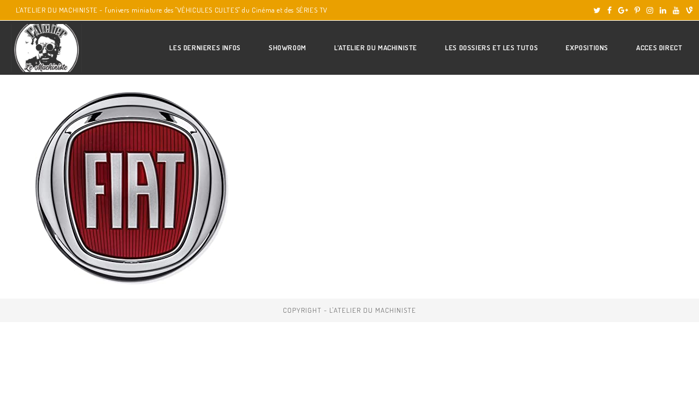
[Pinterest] (637, 10)
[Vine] (687, 10)
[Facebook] (609, 10)
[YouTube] (676, 10)
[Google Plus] (623, 10)
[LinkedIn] (663, 10)
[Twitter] (597, 10)
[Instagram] (649, 10)
